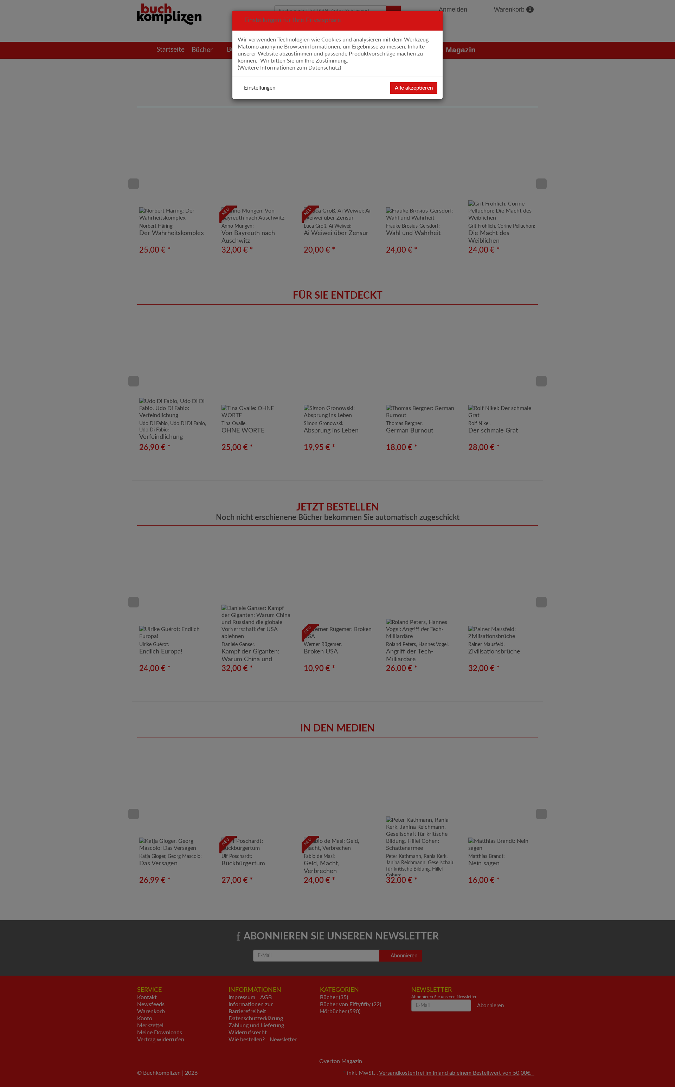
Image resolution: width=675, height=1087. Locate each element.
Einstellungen (259, 88)
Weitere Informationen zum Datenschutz (289, 68)
